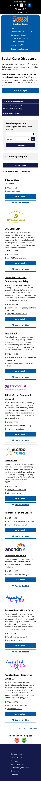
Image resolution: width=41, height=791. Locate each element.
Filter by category (18, 156)
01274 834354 (12, 188)
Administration (17, 764)
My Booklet (19, 9)
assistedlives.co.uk (14, 640)
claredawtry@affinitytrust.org (19, 425)
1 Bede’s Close (12, 180)
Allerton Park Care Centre (18, 512)
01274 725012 (12, 633)
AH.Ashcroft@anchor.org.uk (18, 574)
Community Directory (19, 35)
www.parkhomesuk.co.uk (17, 525)
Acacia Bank (11, 333)
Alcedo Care (11, 460)
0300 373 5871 (13, 486)
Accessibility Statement (20, 767)
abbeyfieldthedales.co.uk (17, 314)
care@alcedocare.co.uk (16, 490)
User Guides (16, 45)
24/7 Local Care (12, 228)
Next (35, 728)
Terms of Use (16, 757)
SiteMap (14, 774)
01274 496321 (12, 518)
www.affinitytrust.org (15, 429)
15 (31, 728)
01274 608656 (12, 354)
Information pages (11, 113)
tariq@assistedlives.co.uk (17, 637)
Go (33, 139)
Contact (14, 761)
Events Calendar (17, 42)
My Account (22, 12)
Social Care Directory (19, 38)
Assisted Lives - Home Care (19, 610)
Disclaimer (15, 771)
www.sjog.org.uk (13, 191)
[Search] (12, 49)
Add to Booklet (22, 202)
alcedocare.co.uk (14, 493)
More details (20, 196)
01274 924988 (12, 254)
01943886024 (12, 304)
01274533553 (12, 422)
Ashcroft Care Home (15, 555)
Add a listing (19, 90)
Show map (20, 145)
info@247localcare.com (16, 258)
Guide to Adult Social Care (21, 31)
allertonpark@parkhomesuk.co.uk (20, 521)
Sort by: (24, 171)
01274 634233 (12, 571)
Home (13, 28)
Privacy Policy (16, 754)
